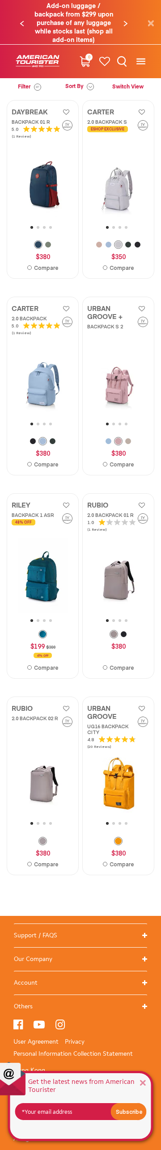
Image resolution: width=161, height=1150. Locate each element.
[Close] (143, 1082)
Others (23, 1006)
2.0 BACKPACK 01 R (110, 515)
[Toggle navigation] (141, 61)
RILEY (21, 505)
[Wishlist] (104, 61)
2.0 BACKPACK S (107, 122)
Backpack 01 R (31, 122)
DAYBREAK (29, 112)
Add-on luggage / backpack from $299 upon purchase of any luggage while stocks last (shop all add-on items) (73, 23)
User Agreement (36, 1041)
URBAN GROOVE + (105, 313)
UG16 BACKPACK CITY (107, 729)
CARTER (100, 112)
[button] (22, 23)
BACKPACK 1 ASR (33, 515)
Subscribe (129, 1111)
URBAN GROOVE (102, 712)
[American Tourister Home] (37, 61)
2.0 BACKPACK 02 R (35, 718)
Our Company (33, 959)
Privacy (75, 1041)
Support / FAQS (35, 935)
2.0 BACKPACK (29, 318)
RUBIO (97, 505)
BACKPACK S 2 (105, 326)
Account (26, 982)
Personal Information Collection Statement (73, 1054)
